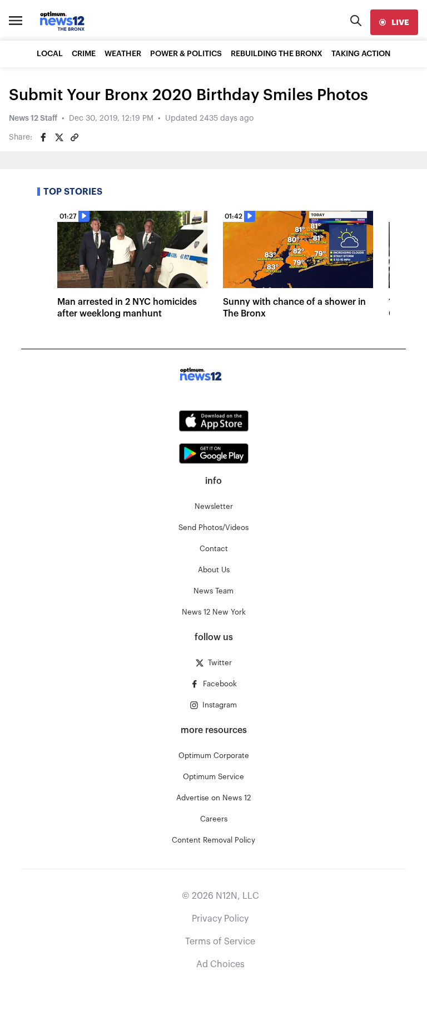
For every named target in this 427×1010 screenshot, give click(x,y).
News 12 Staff (33, 118)
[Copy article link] (74, 137)
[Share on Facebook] (43, 137)
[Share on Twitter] (58, 137)
